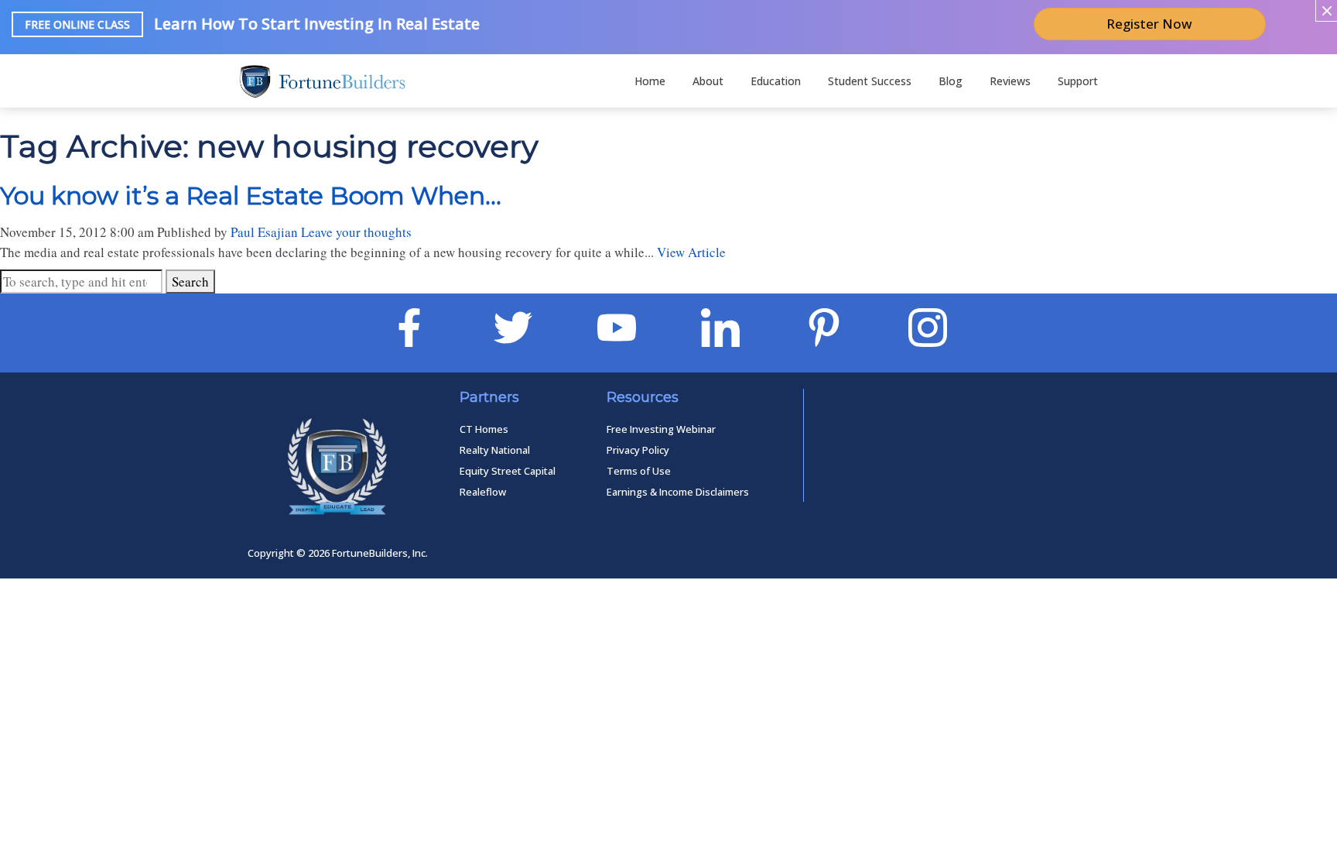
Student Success (869, 81)
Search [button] (190, 281)
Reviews (1010, 81)
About (707, 81)
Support (1078, 81)
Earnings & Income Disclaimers (678, 492)
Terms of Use (639, 471)
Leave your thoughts (356, 232)
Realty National (495, 450)
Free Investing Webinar (661, 429)
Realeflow (483, 492)
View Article (691, 252)
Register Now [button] (1149, 24)
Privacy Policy (638, 450)
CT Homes (484, 429)
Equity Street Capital (508, 471)
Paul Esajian (264, 232)
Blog (951, 81)
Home (649, 81)
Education (776, 81)
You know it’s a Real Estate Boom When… (250, 195)
